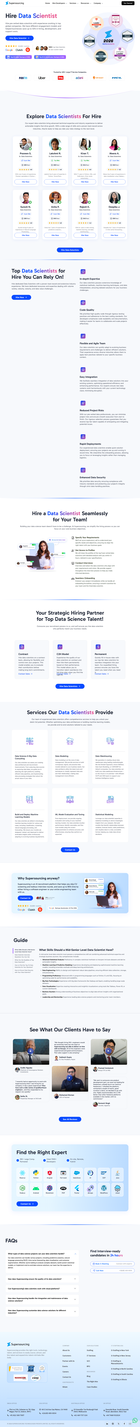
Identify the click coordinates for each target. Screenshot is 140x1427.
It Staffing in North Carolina (122, 1369)
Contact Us (70, 850)
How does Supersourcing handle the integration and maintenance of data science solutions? (38, 1299)
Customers (67, 1356)
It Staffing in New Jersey (121, 1356)
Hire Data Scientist (18, 38)
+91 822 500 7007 (17, 1415)
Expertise (100, 93)
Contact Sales (24, 674)
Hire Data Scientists (70, 250)
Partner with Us (69, 1361)
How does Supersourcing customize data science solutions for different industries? (37, 1311)
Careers (66, 1372)
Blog (88, 1376)
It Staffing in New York (120, 1350)
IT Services (91, 1356)
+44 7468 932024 (113, 1415)
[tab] (25, 950)
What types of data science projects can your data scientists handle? (36, 1254)
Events (65, 1366)
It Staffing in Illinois (119, 1379)
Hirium (65, 1387)
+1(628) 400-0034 (49, 1413)
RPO (88, 1366)
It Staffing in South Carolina (122, 1374)
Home (47, 3)
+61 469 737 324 (80, 1415)
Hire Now (25, 182)
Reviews (108, 93)
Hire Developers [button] (58, 3)
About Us (66, 1350)
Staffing (90, 1350)
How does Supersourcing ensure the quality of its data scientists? (34, 1279)
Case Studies (92, 1387)
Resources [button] (85, 3)
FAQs (124, 93)
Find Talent (117, 93)
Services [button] (73, 3)
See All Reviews (70, 1119)
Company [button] (97, 3)
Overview (79, 93)
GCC (88, 1361)
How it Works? (90, 93)
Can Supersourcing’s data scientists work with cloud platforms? (34, 1289)
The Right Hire (92, 1382)
